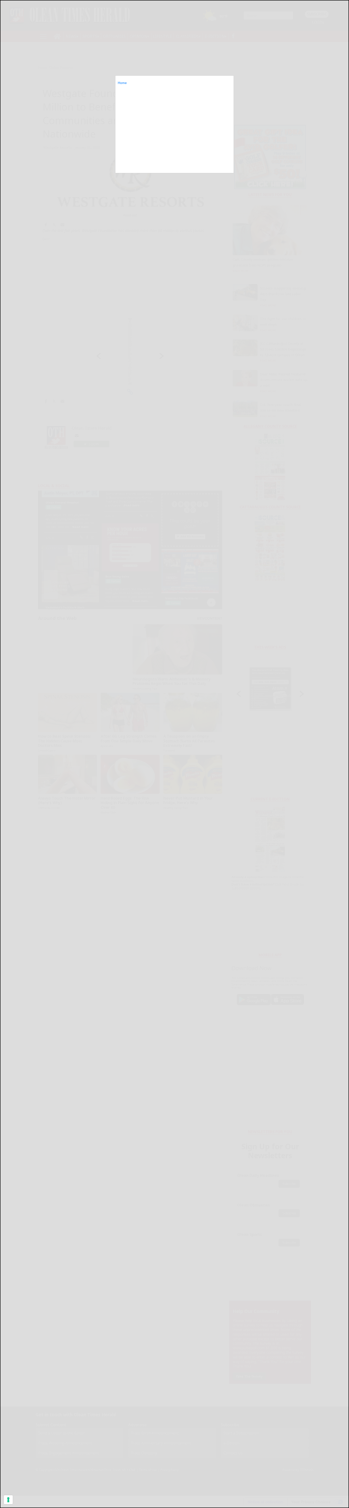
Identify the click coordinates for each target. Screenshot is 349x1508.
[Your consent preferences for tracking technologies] (8, 1499)
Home (122, 82)
